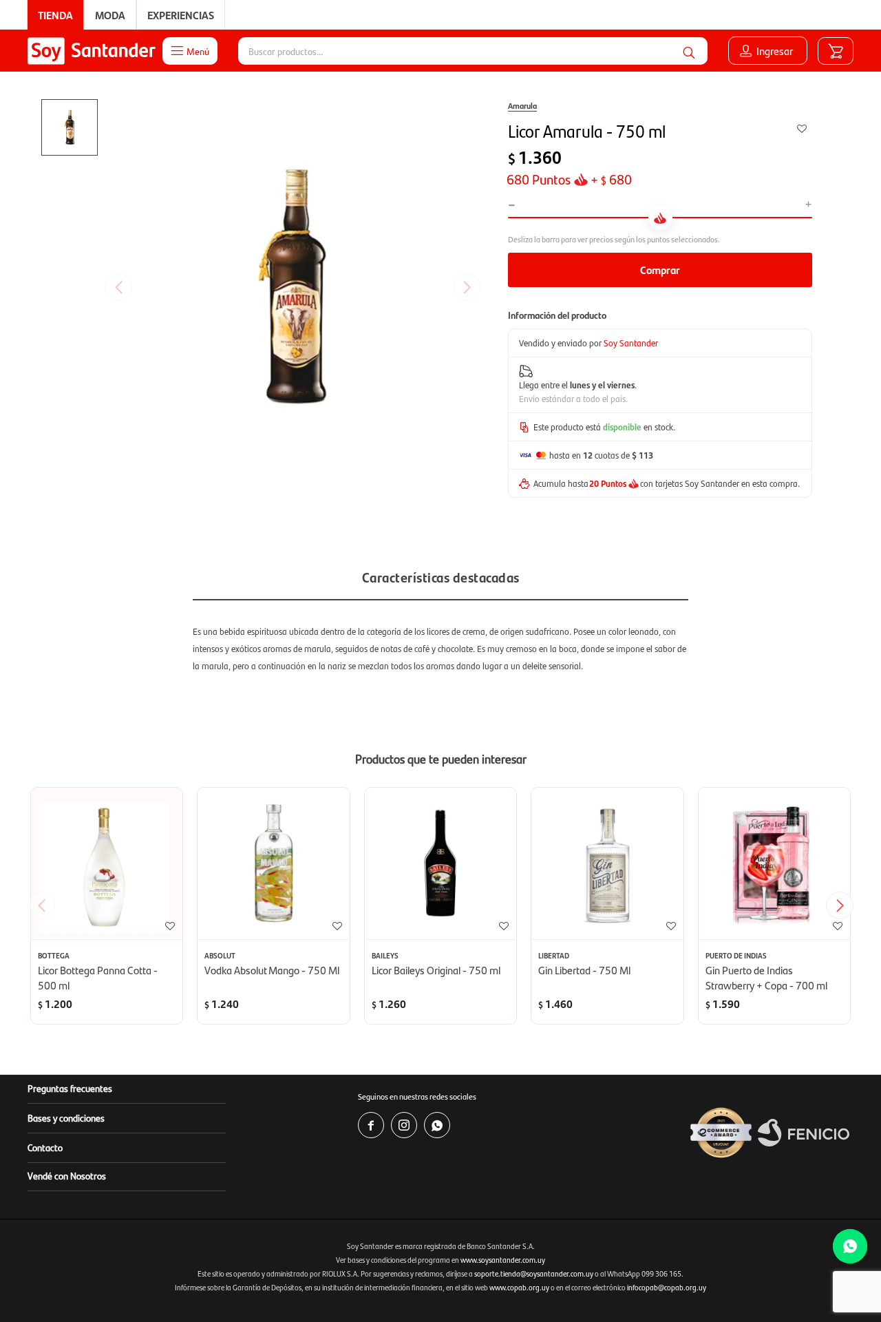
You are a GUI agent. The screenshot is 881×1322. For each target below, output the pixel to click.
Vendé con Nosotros (67, 1175)
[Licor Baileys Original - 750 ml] (440, 863)
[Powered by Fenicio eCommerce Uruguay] (803, 1132)
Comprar (660, 269)
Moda (110, 15)
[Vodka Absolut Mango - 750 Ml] (273, 863)
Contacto (45, 1147)
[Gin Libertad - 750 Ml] (607, 863)
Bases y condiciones (66, 1117)
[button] (689, 51)
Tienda (55, 15)
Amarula (522, 105)
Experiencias (180, 15)
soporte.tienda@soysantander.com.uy (533, 1273)
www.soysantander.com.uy (502, 1260)
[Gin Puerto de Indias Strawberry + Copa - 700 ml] (774, 863)
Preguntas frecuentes (70, 1088)
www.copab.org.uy (519, 1287)
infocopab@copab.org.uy (666, 1287)
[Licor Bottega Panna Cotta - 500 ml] (106, 863)
